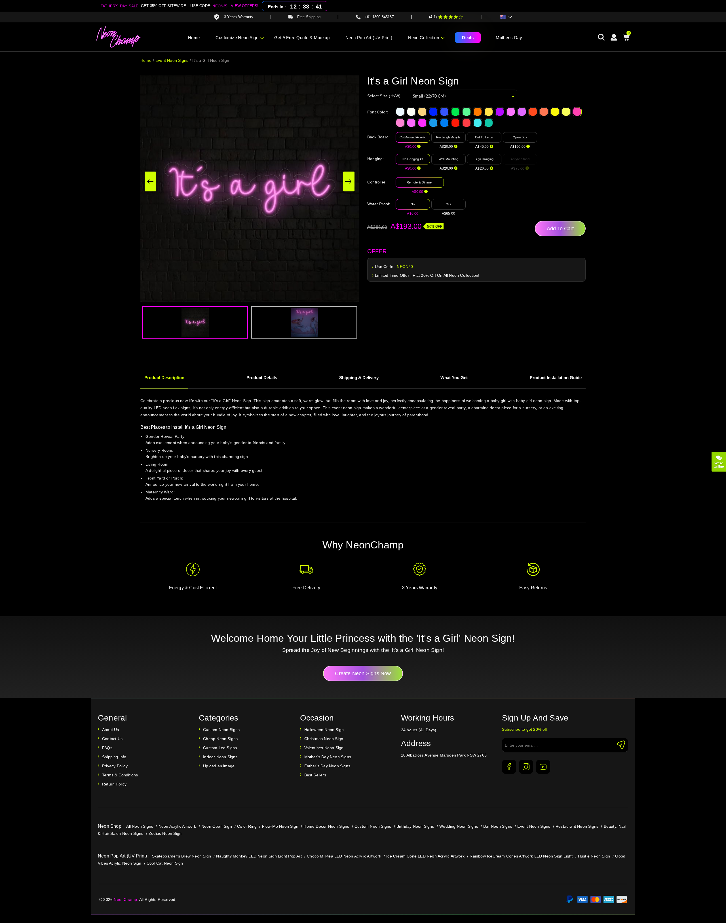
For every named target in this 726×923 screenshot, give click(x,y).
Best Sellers (315, 775)
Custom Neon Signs (221, 729)
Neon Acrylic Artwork (177, 826)
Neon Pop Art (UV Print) (368, 37)
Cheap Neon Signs (220, 738)
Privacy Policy (115, 766)
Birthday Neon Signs (415, 826)
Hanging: (375, 159)
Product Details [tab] (261, 377)
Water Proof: (378, 204)
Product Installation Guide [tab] (556, 377)
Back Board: (378, 137)
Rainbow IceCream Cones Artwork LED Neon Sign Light (521, 856)
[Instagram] (526, 767)
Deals (468, 37)
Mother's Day (509, 37)
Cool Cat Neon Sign (165, 863)
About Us (110, 729)
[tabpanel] (363, 457)
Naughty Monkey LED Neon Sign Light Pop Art (258, 856)
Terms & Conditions (120, 775)
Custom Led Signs (220, 747)
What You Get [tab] (454, 377)
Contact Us (112, 738)
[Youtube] (543, 767)
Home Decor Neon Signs (326, 826)
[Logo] (118, 37)
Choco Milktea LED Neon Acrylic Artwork (344, 856)
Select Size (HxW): (384, 96)
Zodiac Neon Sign (165, 833)
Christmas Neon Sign (323, 738)
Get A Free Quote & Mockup (302, 37)
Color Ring (247, 826)
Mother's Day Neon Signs (327, 757)
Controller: (377, 182)
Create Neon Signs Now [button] (363, 673)
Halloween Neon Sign (324, 729)
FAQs (107, 747)
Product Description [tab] (164, 377)
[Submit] (621, 745)
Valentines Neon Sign (324, 747)
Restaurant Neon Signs (577, 826)
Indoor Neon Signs (220, 757)
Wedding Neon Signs (458, 826)
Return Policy (114, 784)
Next (348, 181)
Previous (150, 181)
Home (194, 37)
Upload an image (219, 766)
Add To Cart (560, 228)
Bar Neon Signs (497, 826)
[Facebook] (509, 767)
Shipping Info (114, 757)
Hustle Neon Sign (594, 856)
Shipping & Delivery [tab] (359, 377)
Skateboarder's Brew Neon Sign (181, 856)
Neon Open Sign (216, 826)
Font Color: (377, 112)
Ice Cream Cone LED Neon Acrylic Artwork (425, 856)
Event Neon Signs (171, 60)
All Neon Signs (139, 826)
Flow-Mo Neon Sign (280, 826)
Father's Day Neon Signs (327, 766)
